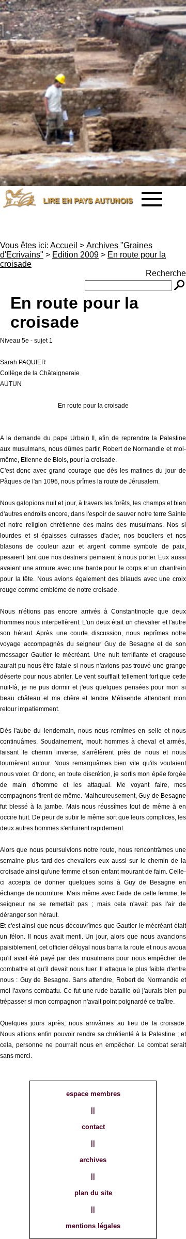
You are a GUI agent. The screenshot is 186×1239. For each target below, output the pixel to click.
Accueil (64, 245)
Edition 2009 (75, 254)
